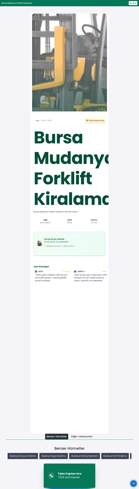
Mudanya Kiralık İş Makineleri (84, 456)
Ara (134, 3)
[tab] (56, 436)
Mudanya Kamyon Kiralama (23, 456)
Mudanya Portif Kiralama (115, 456)
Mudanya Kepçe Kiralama (54, 456)
